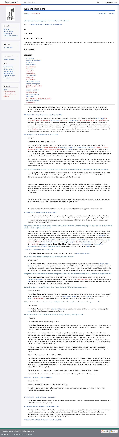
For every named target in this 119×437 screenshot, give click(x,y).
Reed (78, 242)
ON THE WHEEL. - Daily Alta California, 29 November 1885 (43, 115)
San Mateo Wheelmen (50, 242)
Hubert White (30, 103)
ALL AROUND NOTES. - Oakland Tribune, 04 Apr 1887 (41, 406)
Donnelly (70, 242)
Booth (62, 240)
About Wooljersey (17, 434)
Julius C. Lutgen (31, 86)
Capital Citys (87, 242)
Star (67, 298)
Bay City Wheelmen (58, 309)
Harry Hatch (30, 77)
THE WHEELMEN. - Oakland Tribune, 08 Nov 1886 (40, 212)
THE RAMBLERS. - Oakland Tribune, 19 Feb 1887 (39, 397)
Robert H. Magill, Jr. (32, 90)
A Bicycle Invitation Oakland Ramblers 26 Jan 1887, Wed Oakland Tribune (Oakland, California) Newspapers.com (61, 302)
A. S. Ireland (55, 120)
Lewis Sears (30, 96)
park (29, 311)
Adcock (54, 240)
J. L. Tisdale (39, 98)
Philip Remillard (31, 92)
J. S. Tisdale (47, 98)
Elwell (49, 240)
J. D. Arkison (30, 58)
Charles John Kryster (33, 84)
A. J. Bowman (102, 120)
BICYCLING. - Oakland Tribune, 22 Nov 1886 (38, 249)
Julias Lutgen (48, 149)
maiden (88, 296)
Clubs (5, 89)
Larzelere (107, 240)
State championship (83, 279)
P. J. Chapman (30, 67)
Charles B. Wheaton (32, 100)
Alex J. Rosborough (32, 94)
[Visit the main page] (10, 13)
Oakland (6, 96)
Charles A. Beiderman (33, 60)
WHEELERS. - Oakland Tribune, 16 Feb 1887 (38, 377)
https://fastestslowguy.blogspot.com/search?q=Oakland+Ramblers (46, 21)
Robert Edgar (30, 73)
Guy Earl (37, 147)
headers (35, 129)
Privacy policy (5, 434)
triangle (101, 235)
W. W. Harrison (73, 120)
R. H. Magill (100, 118)
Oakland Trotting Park (82, 253)
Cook (33, 244)
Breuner (44, 244)
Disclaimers (28, 434)
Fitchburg (97, 244)
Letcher (30, 242)
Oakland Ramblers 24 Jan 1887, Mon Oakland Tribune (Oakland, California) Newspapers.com (54, 287)
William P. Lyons (31, 88)
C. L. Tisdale (30, 98)
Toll (37, 244)
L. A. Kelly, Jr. (98, 147)
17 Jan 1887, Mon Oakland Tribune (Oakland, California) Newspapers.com (48, 257)
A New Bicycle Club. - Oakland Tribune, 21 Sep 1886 (41, 135)
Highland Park (54, 246)
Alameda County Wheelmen (53, 24)
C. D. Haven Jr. (31, 79)
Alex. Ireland (57, 149)
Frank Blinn (30, 62)
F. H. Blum (29, 69)
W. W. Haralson (31, 75)
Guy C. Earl (30, 71)
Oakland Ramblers (9, 92)
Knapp (64, 242)
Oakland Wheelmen (36, 24)
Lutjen (40, 86)
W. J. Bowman (30, 64)
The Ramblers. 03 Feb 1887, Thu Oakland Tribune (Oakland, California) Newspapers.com (53, 314)
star (29, 281)
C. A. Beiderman (45, 120)
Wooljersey (11, 2)
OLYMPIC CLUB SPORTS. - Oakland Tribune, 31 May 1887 (43, 420)
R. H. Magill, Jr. (62, 147)
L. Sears (70, 147)
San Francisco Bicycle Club (75, 240)
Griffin (38, 242)
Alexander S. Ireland (33, 81)
